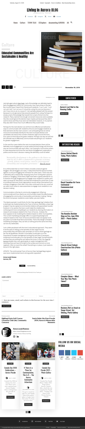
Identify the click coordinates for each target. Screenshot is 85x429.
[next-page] (29, 412)
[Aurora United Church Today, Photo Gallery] (71, 169)
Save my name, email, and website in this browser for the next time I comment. (28, 301)
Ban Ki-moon (45, 163)
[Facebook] (25, 16)
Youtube (58, 16)
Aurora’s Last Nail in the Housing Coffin (69, 108)
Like (62, 350)
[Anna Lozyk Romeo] (6, 332)
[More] (15, 87)
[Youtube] (54, 16)
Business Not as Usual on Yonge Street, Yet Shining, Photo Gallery (70, 310)
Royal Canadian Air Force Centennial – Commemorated (70, 184)
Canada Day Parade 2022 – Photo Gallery (46, 370)
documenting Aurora (66, 151)
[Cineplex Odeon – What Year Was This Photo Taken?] (71, 294)
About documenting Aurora (74, 427)
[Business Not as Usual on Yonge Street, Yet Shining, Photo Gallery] (71, 326)
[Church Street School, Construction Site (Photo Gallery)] (71, 263)
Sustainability (31, 265)
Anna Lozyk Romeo (21, 329)
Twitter (49, 16)
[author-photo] (7, 378)
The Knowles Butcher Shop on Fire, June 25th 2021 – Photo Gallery (70, 216)
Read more (10, 397)
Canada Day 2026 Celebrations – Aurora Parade (10, 370)
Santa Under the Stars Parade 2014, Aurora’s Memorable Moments (43, 320)
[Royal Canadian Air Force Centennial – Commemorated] (71, 200)
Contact (47, 427)
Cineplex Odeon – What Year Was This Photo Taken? (70, 279)
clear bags (21, 103)
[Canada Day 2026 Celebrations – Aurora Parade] (10, 351)
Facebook (30, 16)
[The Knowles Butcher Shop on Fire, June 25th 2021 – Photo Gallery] (71, 231)
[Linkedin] (18, 336)
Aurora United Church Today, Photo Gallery (69, 154)
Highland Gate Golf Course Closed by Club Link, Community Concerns (14, 320)
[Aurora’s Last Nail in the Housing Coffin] (70, 125)
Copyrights (53, 427)
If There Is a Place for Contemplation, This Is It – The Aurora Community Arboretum (28, 375)
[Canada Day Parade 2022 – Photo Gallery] (46, 351)
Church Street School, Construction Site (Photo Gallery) (70, 247)
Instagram (40, 16)
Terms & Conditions (61, 427)
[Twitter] (45, 16)
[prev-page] (27, 412)
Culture (8, 44)
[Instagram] (35, 16)
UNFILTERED (64, 105)
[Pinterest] (11, 87)
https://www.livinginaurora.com (22, 331)
